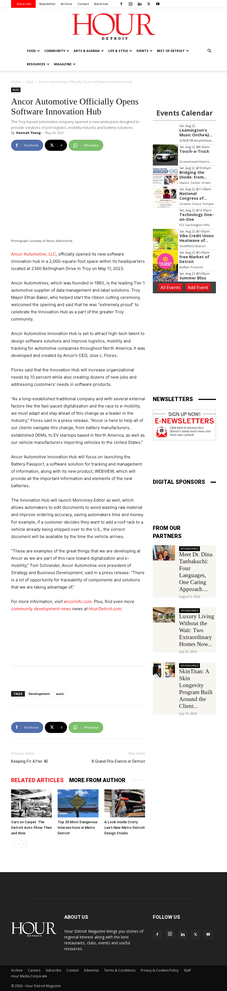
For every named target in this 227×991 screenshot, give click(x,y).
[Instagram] (130, 4)
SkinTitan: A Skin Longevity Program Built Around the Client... (196, 688)
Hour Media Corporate (29, 976)
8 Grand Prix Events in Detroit (118, 761)
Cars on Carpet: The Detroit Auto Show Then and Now (31, 827)
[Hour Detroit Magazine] (113, 26)
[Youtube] (158, 4)
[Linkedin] (139, 4)
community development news (41, 608)
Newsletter (47, 4)
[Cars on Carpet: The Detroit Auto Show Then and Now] (31, 803)
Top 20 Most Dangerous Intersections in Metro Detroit (77, 827)
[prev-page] (14, 844)
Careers (34, 970)
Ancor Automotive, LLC (33, 254)
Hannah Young (28, 133)
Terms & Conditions (119, 970)
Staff (187, 970)
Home (16, 81)
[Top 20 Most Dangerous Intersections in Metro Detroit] (78, 803)
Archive (66, 4)
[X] (149, 4)
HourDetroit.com (105, 608)
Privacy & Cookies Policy (160, 970)
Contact (83, 4)
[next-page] (23, 844)
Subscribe (24, 4)
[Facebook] (121, 4)
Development (39, 694)
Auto (29, 81)
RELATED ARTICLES (37, 780)
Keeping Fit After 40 (29, 761)
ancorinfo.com (78, 601)
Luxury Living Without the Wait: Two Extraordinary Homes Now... (196, 630)
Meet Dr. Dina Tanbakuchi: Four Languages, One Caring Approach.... (195, 571)
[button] (209, 51)
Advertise (101, 4)
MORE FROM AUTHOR (97, 780)
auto (60, 694)
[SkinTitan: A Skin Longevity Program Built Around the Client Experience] (164, 669)
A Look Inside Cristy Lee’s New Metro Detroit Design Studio (124, 827)
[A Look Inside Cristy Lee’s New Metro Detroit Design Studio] (124, 803)
